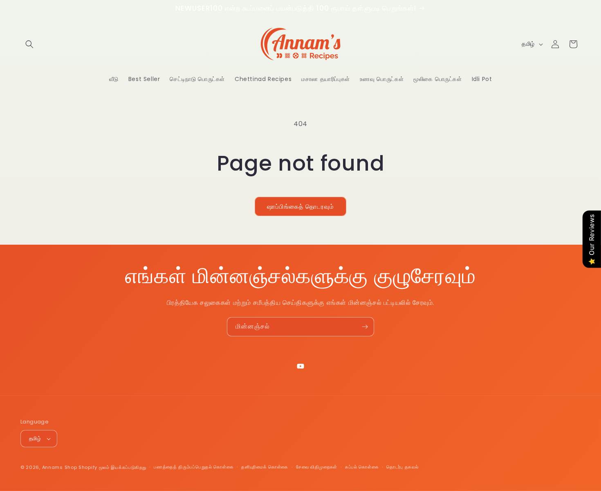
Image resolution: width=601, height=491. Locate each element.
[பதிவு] (365, 326)
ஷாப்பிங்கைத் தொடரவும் (300, 206)
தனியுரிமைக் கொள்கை (264, 467)
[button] (29, 44)
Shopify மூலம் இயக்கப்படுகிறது (112, 467)
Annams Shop (59, 467)
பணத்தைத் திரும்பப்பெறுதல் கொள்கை (193, 467)
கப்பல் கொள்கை (362, 467)
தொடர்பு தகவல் (402, 467)
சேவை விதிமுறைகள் (316, 467)
